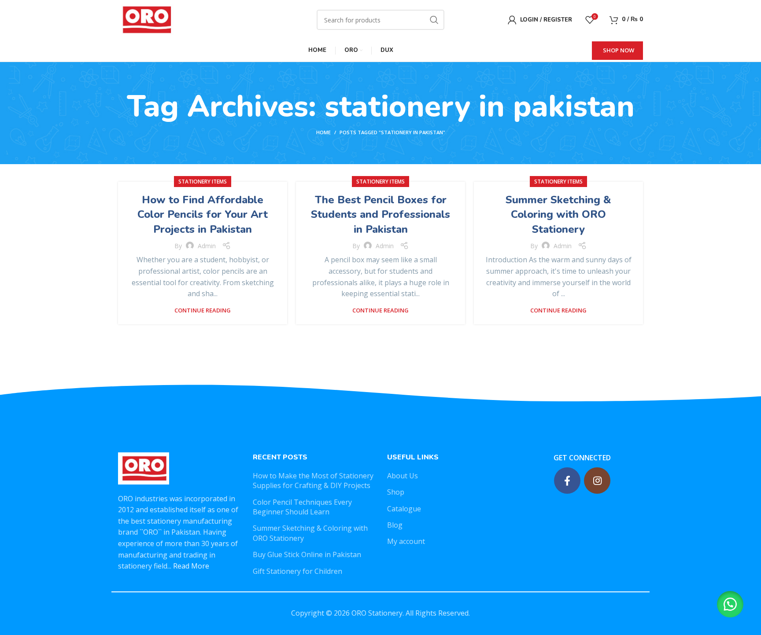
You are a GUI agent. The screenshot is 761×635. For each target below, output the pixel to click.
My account (406, 541)
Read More (191, 566)
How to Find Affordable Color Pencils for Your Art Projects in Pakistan (202, 214)
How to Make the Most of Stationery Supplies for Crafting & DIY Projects (313, 480)
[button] (730, 604)
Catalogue (404, 509)
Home (323, 132)
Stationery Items (202, 181)
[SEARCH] (434, 20)
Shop (395, 492)
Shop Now (618, 50)
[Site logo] (146, 19)
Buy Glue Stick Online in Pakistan (307, 554)
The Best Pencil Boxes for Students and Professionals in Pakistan (380, 214)
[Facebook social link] (567, 480)
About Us (402, 476)
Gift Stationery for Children (297, 571)
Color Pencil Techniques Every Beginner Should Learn (302, 507)
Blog (395, 525)
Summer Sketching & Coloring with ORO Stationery (558, 214)
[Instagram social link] (597, 480)
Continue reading (202, 310)
